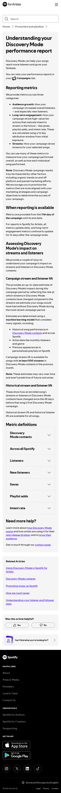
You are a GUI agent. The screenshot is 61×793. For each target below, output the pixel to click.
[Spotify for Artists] (12, 4)
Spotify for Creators (14, 721)
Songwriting (10, 728)
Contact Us (9, 700)
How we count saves (17, 593)
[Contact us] (53, 640)
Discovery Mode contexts (27, 333)
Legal (38, 788)
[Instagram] (6, 769)
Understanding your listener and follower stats (30, 601)
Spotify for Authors (14, 714)
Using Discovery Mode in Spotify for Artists (26, 569)
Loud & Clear (10, 693)
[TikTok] (38, 769)
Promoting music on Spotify (22, 586)
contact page (43, 544)
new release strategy (18, 535)
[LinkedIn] (27, 769)
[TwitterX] (17, 769)
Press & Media (11, 679)
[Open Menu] (56, 5)
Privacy (46, 788)
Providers (8, 686)
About (6, 673)
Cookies (55, 788)
